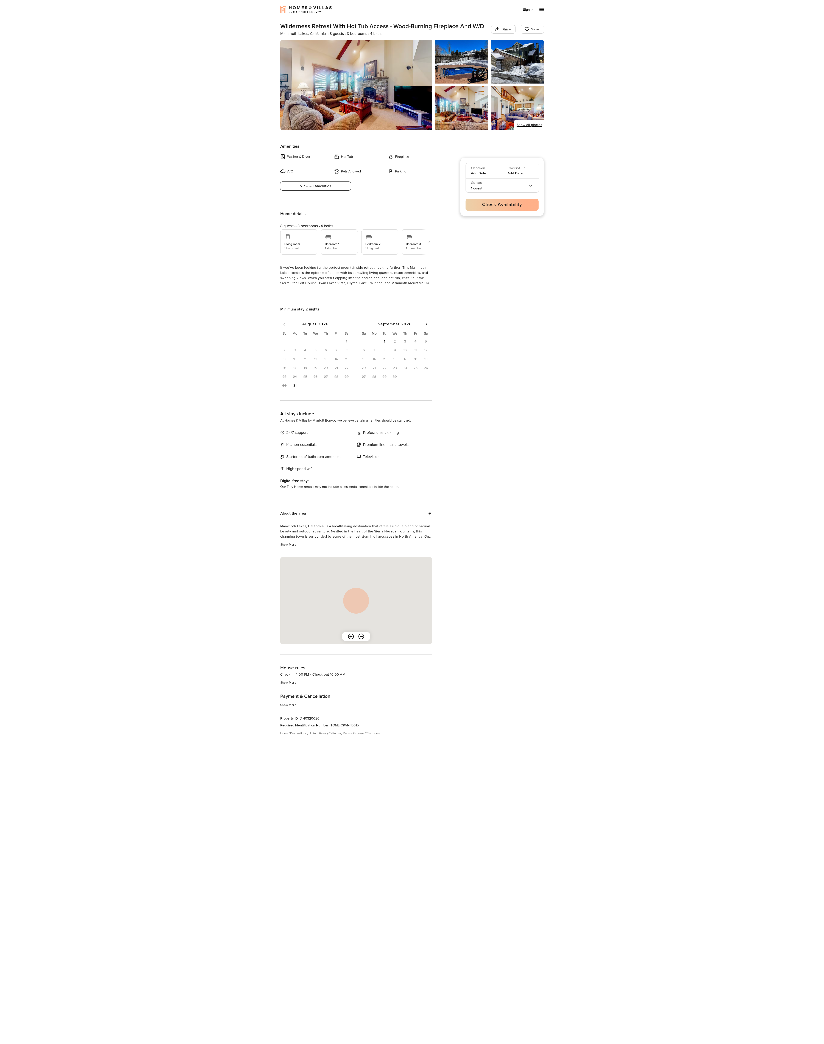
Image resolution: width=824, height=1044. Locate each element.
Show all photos (529, 125)
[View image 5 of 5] (517, 108)
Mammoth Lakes (353, 741)
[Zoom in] (350, 644)
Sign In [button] (528, 10)
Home (284, 741)
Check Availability (502, 205)
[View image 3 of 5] (517, 62)
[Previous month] (284, 332)
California (335, 741)
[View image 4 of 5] (461, 108)
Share (506, 29)
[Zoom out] (361, 644)
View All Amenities (315, 186)
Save (535, 29)
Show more (288, 291)
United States (318, 741)
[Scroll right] (429, 241)
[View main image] (356, 85)
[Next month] (426, 332)
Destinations (298, 741)
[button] (295, 393)
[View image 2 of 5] (461, 62)
